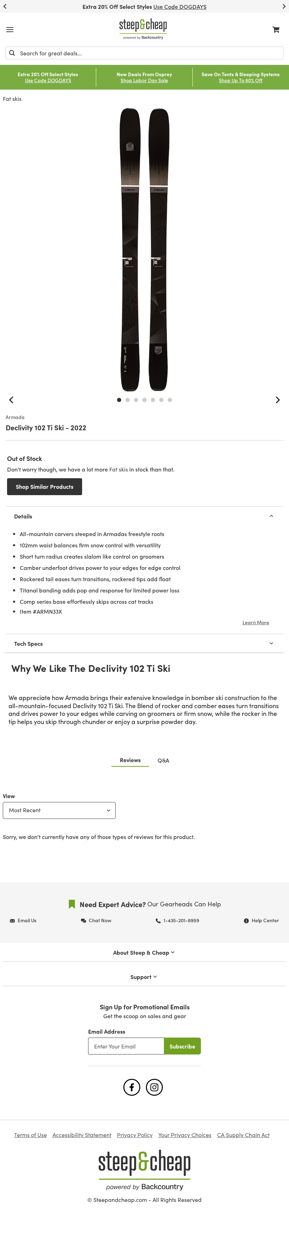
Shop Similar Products (44, 486)
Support (141, 976)
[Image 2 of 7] (127, 400)
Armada (15, 417)
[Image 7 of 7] (170, 400)
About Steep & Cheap (141, 952)
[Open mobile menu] (10, 29)
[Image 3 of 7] (136, 400)
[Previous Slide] (5, 6)
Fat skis (12, 98)
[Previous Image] (11, 399)
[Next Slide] (284, 6)
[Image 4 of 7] (144, 400)
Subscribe (182, 1046)
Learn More (255, 622)
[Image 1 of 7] (119, 400)
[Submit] (12, 53)
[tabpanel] (144, 815)
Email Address (106, 1031)
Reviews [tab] (130, 760)
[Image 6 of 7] (161, 400)
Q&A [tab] (163, 760)
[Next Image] (277, 399)
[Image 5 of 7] (153, 400)
